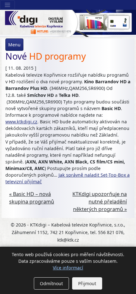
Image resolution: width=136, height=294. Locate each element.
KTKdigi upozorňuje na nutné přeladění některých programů (99, 202)
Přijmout (87, 283)
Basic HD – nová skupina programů (31, 198)
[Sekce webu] (7, 5)
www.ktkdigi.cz (21, 122)
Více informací (68, 268)
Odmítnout (51, 283)
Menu (14, 45)
